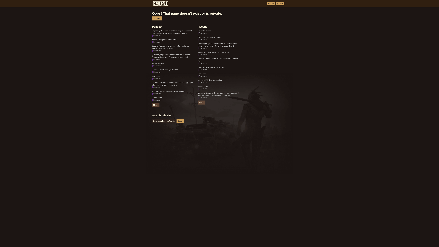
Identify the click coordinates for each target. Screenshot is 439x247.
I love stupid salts (204, 31)
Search (180, 121)
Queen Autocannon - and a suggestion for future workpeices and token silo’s (170, 47)
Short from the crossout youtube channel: (213, 52)
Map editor (156, 76)
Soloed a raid (203, 87)
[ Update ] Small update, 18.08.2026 (165, 70)
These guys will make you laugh (209, 37)
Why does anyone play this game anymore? (168, 91)
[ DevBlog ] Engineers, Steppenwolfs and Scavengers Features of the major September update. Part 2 (171, 56)
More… (155, 105)
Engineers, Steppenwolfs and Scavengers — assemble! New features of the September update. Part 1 (172, 32)
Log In (281, 4)
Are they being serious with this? (164, 40)
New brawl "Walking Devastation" (210, 80)
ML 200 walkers (158, 64)
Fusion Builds (157, 98)
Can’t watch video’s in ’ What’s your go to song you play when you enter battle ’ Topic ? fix (172, 84)
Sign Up (271, 4)
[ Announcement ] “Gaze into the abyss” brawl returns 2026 (218, 60)
